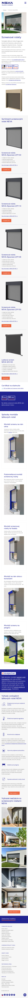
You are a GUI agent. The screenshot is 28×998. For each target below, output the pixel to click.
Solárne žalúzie (5, 932)
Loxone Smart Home (6, 957)
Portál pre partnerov (6, 968)
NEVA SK (4, 976)
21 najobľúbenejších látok (18, 59)
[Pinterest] (14, 994)
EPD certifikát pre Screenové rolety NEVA (13, 388)
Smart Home (5, 953)
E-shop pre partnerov (7, 969)
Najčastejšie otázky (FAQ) (8, 941)
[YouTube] (10, 994)
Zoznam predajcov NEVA (7, 982)
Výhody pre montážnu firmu (8, 972)
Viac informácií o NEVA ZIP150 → (10, 321)
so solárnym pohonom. (11, 84)
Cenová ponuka (5, 987)
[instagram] (7, 994)
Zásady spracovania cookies (8, 985)
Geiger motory (5, 960)
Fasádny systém (5, 938)
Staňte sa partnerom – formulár (9, 966)
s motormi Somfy (19, 71)
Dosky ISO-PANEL (6, 935)
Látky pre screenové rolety (8, 947)
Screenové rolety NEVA (8, 945)
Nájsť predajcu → (14, 793)
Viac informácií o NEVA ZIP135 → (10, 268)
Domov (4, 10)
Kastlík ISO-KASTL (6, 933)
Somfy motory (5, 958)
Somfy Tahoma (5, 955)
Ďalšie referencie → (14, 912)
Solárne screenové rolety (7, 949)
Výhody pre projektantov (7, 971)
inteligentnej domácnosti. (15, 80)
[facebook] (5, 994)
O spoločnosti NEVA (6, 980)
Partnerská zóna (6, 964)
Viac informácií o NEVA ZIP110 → (10, 216)
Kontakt (3, 979)
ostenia (10, 432)
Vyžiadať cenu (6, 169)
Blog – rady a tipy (6, 983)
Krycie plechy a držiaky (7, 939)
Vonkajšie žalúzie (7, 926)
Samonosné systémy (6, 936)
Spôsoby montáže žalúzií (7, 930)
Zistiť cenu (5, 378)
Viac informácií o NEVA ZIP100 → (10, 165)
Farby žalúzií (4, 928)
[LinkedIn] (12, 994)
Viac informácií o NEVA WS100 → (10, 373)
